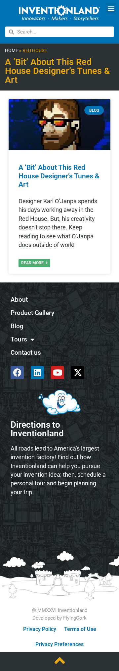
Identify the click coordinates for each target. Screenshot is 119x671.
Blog (17, 326)
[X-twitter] (77, 372)
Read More (33, 263)
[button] (110, 8)
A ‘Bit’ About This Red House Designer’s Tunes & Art (59, 175)
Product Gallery (32, 313)
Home (11, 50)
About (19, 299)
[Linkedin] (37, 372)
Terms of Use (80, 629)
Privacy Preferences (59, 644)
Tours (19, 339)
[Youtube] (57, 372)
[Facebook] (17, 372)
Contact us (26, 352)
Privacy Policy (39, 629)
